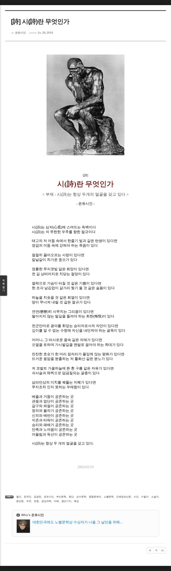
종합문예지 (95, 496)
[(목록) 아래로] (156, 550)
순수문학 (81, 496)
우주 (28, 501)
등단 (71, 496)
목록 (3, 285)
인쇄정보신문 (123, 496)
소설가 (155, 496)
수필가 (145, 496)
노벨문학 (109, 496)
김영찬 (37, 496)
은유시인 (49, 496)
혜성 (76, 501)
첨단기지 (66, 501)
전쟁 (36, 501)
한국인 (27, 496)
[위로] (150, 550)
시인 (136, 496)
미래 (56, 501)
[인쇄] (162, 550)
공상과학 (46, 501)
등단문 (20, 501)
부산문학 (61, 496)
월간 (18, 496)
